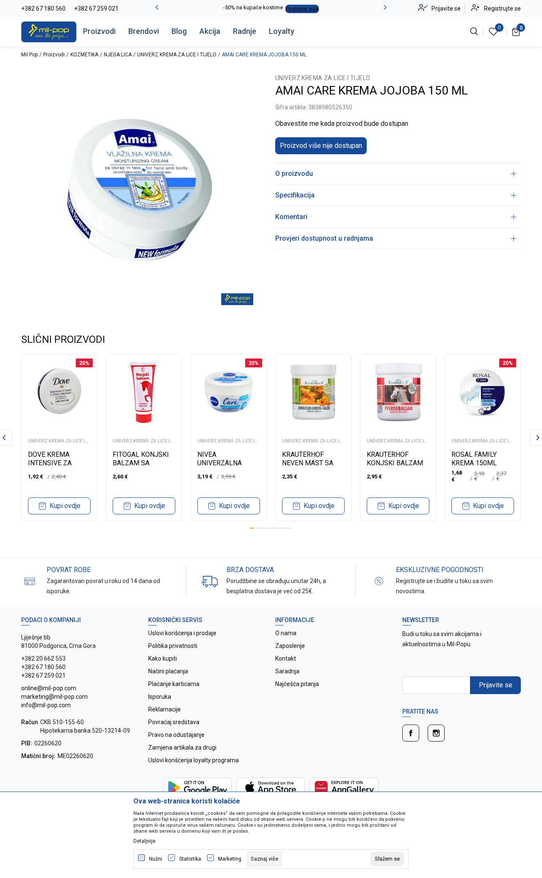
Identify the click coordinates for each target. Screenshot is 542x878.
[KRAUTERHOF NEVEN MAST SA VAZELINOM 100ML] (313, 392)
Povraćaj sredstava (173, 722)
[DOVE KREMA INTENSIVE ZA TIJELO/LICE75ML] (59, 392)
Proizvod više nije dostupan (321, 146)
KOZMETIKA (84, 55)
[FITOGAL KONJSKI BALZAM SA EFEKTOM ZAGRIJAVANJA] (144, 392)
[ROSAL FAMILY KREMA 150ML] (482, 392)
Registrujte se (502, 8)
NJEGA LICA (118, 55)
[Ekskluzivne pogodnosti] (379, 581)
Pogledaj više (302, 9)
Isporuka (159, 696)
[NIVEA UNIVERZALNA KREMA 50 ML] (228, 392)
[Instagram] (436, 733)
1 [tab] (251, 528)
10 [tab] (283, 528)
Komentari (291, 217)
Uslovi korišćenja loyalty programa (193, 760)
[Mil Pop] (49, 31)
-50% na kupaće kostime (253, 7)
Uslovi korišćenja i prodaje (182, 633)
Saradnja (287, 671)
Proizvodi (99, 31)
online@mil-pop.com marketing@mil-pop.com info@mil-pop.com (54, 697)
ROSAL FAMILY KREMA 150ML (474, 458)
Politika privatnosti (172, 645)
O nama (285, 633)
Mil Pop (29, 55)
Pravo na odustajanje (176, 734)
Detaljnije (144, 841)
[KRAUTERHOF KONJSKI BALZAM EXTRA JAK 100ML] (398, 392)
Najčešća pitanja (297, 684)
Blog (179, 31)
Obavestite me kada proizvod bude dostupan (341, 123)
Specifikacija (295, 195)
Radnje (244, 31)
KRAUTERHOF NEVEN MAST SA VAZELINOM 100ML (312, 462)
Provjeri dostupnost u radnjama (324, 238)
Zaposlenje (290, 645)
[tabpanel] (59, 437)
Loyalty (281, 31)
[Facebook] (410, 733)
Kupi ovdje (65, 506)
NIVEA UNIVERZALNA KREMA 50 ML (219, 462)
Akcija (209, 31)
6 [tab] (269, 528)
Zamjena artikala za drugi (182, 747)
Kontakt (285, 658)
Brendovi (143, 31)
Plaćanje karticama (173, 684)
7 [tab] (272, 528)
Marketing (229, 858)
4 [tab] (262, 528)
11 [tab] (286, 528)
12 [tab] (290, 528)
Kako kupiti (162, 658)
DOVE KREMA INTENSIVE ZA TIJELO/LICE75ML (56, 462)
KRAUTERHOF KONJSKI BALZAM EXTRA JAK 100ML (395, 462)
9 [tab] (280, 528)
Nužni (155, 858)
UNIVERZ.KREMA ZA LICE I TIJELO (176, 55)
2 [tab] (255, 528)
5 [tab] (265, 528)
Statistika (190, 858)
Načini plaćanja (168, 671)
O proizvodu (294, 173)
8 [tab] (276, 528)
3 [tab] (258, 528)
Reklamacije (164, 709)
